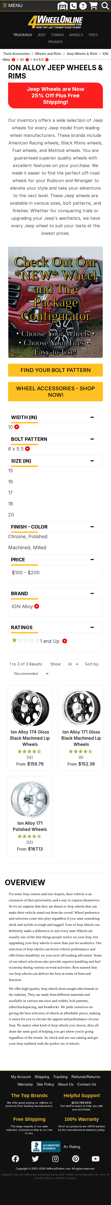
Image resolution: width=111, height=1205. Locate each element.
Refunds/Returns (85, 1077)
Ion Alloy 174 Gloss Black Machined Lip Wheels (30, 738)
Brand (53, 593)
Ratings (53, 627)
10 (11, 427)
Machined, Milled (27, 547)
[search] (105, 5)
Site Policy (45, 1084)
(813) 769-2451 (81, 1102)
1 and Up (51, 641)
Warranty (25, 1084)
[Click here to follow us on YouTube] (95, 1159)
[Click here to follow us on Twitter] (35, 1159)
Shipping (41, 1077)
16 (10, 481)
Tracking (60, 1077)
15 (10, 470)
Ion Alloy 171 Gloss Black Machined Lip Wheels (81, 738)
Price (53, 559)
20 (11, 515)
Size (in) (53, 461)
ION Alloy (23, 606)
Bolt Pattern (53, 439)
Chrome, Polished (27, 536)
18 (10, 503)
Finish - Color (53, 527)
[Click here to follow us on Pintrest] (75, 1159)
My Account (21, 1077)
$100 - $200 (26, 572)
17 (10, 492)
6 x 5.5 (16, 449)
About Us (66, 1084)
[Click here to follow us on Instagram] (55, 1159)
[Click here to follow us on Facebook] (15, 1159)
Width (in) (53, 417)
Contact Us (86, 1084)
